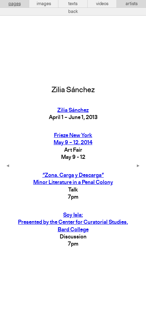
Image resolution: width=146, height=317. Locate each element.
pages (14, 3)
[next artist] (138, 166)
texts (72, 3)
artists (132, 3)
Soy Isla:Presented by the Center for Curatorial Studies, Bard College (73, 223)
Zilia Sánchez (73, 110)
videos (102, 3)
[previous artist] (8, 166)
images (44, 3)
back (73, 11)
